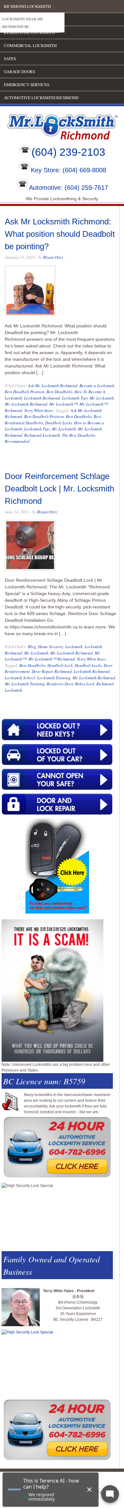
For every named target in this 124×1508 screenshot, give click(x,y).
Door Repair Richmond (52, 671)
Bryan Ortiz (53, 257)
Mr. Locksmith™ (63, 404)
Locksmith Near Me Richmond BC (22, 22)
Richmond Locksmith (27, 6)
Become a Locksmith (96, 385)
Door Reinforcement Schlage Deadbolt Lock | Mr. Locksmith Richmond (59, 488)
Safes (10, 58)
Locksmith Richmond (42, 398)
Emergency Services (26, 84)
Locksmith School (20, 678)
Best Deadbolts (59, 391)
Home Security (50, 646)
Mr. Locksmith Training (25, 684)
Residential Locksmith (29, 32)
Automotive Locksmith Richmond (41, 97)
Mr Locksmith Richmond (55, 125)
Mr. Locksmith (102, 398)
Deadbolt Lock (60, 665)
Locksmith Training (54, 678)
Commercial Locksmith (30, 45)
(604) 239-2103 (68, 152)
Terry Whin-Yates (38, 410)
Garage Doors (19, 71)
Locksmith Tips (75, 398)
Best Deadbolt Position (25, 391)
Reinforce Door (60, 684)
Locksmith (74, 646)
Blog (32, 646)
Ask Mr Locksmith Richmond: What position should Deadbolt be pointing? (60, 234)
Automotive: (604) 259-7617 (68, 187)
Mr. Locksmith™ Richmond (51, 659)
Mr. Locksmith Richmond (26, 404)
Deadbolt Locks (58, 423)
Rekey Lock (84, 684)
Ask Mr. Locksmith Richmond (53, 385)
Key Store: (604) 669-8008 (68, 170)
